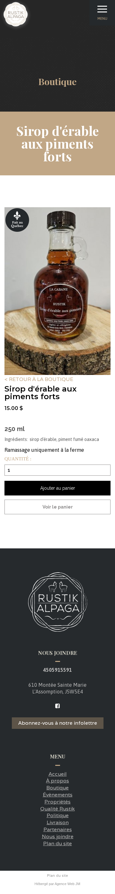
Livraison (58, 822)
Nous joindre (57, 836)
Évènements (58, 794)
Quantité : (17, 459)
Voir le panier (57, 506)
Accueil (58, 774)
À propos (57, 780)
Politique (58, 815)
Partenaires (57, 829)
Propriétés (57, 801)
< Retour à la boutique (38, 380)
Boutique (57, 787)
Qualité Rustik (57, 808)
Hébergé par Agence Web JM (57, 884)
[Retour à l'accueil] (16, 29)
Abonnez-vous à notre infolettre (57, 723)
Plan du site (57, 843)
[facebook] (57, 706)
